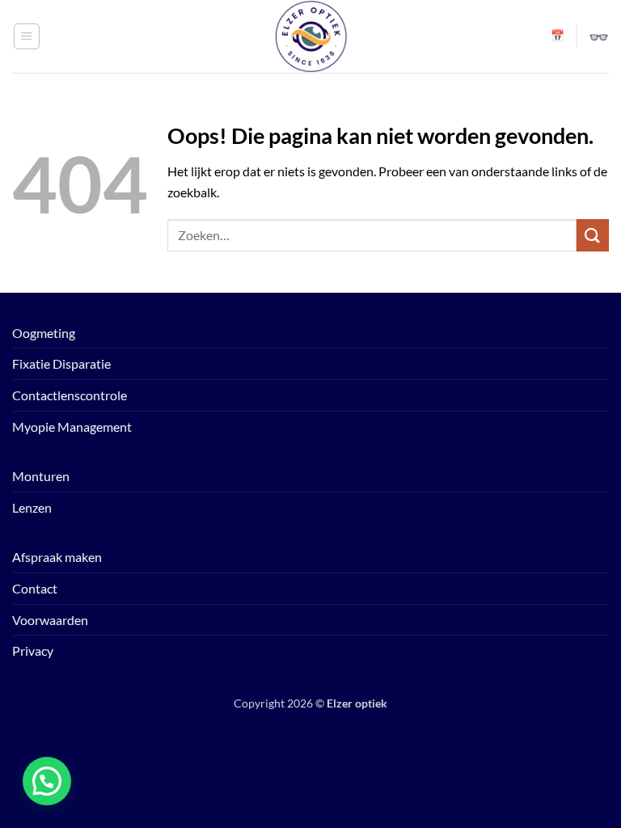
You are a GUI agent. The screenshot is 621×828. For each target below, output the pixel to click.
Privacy (32, 650)
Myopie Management (72, 426)
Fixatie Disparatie (61, 363)
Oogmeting (43, 332)
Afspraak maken (57, 556)
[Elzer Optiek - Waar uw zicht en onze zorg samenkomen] (310, 36)
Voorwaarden (50, 619)
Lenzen (32, 507)
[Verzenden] (593, 235)
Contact (34, 588)
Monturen (41, 476)
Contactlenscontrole (69, 395)
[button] (27, 36)
